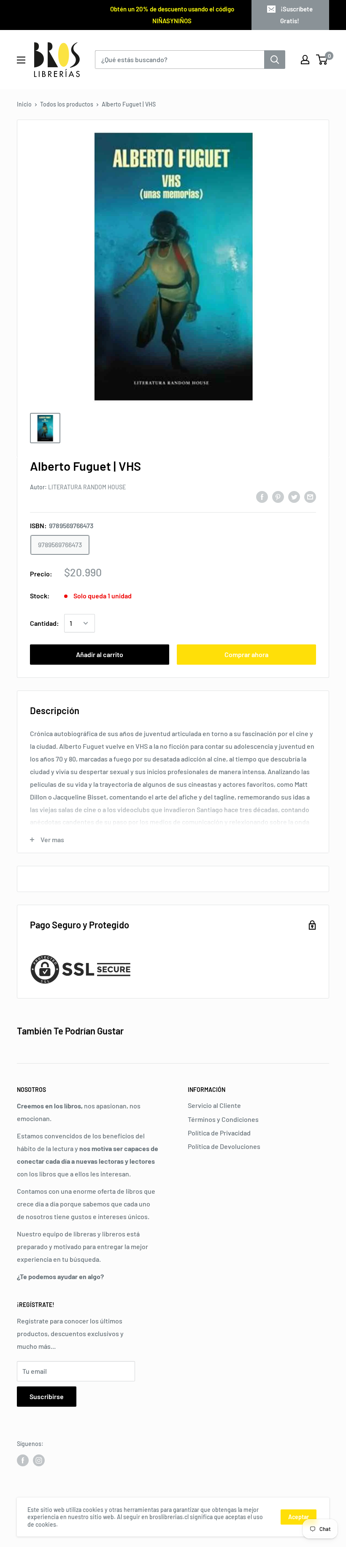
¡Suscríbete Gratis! (296, 15)
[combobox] (179, 59)
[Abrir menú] (21, 60)
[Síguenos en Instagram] (39, 1460)
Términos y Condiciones (223, 1119)
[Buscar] (274, 59)
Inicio (24, 104)
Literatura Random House (87, 487)
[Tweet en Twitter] (294, 496)
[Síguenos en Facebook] (23, 1460)
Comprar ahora (246, 654)
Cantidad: (44, 623)
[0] (322, 60)
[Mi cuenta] (305, 59)
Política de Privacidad (219, 1133)
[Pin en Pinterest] (278, 496)
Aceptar (298, 1516)
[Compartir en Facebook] (262, 496)
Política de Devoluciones (224, 1146)
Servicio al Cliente (214, 1105)
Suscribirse (47, 1396)
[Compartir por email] (310, 496)
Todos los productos (66, 104)
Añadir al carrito (99, 654)
